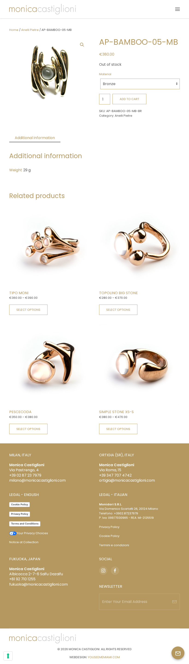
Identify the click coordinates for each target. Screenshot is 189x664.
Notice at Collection (23, 542)
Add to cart (129, 99)
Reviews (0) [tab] (76, 137)
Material (105, 74)
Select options (28, 310)
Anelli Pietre (30, 30)
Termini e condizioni (114, 545)
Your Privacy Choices (32, 533)
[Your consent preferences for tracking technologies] (8, 656)
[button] (177, 9)
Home (13, 30)
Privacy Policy (19, 514)
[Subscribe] (174, 602)
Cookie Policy (19, 504)
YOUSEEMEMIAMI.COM (104, 657)
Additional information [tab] (35, 137)
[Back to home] (42, 9)
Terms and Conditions (24, 523)
